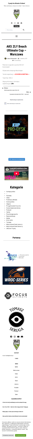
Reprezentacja (10, 216)
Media (8, 218)
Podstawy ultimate (11, 200)
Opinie (8, 212)
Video (8, 198)
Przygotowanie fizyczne (13, 206)
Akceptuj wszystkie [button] (20, 435)
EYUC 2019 (9, 220)
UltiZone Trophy (11, 228)
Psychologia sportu (12, 214)
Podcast (8, 210)
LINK (12, 83)
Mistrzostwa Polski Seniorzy (14, 226)
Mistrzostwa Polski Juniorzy (14, 224)
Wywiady (8, 196)
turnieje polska (10, 191)
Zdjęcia (8, 204)
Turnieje (8, 222)
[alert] (16, 103)
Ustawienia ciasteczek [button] (8, 435)
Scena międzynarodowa (13, 208)
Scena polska (10, 202)
